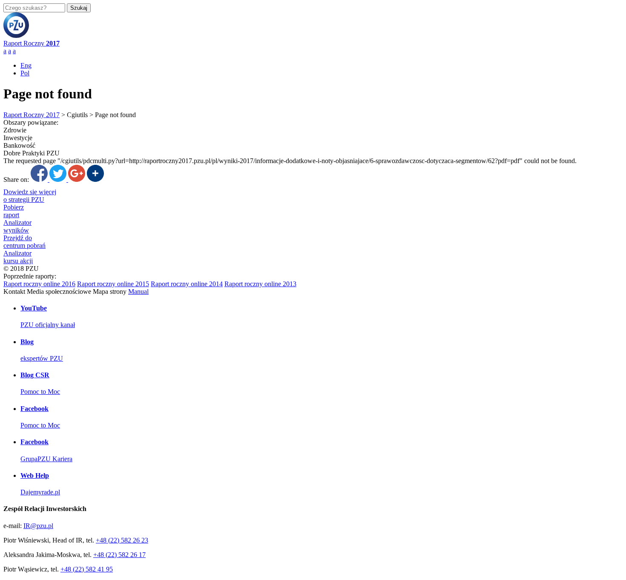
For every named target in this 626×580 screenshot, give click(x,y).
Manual (138, 291)
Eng (26, 65)
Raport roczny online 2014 (187, 283)
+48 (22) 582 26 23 (122, 540)
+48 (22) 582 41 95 (86, 569)
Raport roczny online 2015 (113, 283)
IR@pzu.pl (38, 525)
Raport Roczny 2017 (31, 114)
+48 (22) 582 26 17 (119, 554)
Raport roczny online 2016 (39, 283)
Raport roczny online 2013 (260, 283)
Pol (24, 73)
